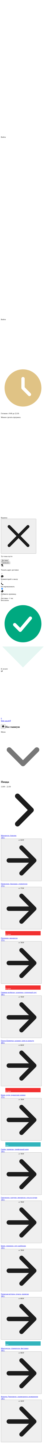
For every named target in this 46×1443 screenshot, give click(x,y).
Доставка (5, 560)
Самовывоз (5, 563)
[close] (18, 536)
